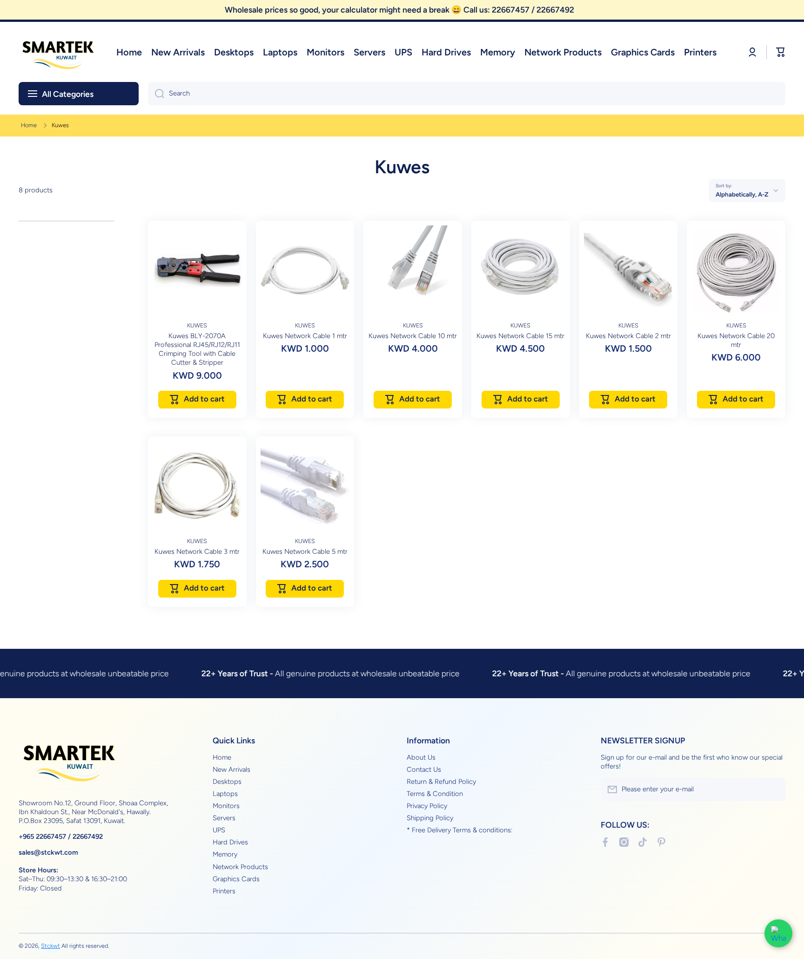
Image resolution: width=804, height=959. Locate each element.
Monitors (226, 806)
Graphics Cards (236, 879)
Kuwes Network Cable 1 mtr (305, 336)
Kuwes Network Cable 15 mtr (520, 336)
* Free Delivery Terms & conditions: (459, 830)
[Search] (156, 93)
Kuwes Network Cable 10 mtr (412, 336)
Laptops (225, 793)
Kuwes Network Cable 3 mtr (197, 551)
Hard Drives (230, 842)
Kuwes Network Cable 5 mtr (305, 551)
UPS (219, 830)
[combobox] (466, 93)
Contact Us (424, 769)
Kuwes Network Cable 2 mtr (628, 336)
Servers (224, 818)
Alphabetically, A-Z (742, 194)
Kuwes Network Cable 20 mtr (736, 340)
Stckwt (50, 945)
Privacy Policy (427, 806)
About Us (421, 757)
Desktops (227, 781)
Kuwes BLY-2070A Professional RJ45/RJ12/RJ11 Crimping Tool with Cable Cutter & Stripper (197, 349)
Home (29, 125)
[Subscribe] (773, 789)
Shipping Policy (430, 818)
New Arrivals (231, 769)
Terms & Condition (435, 793)
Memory (225, 854)
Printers (224, 891)
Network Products (240, 867)
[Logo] (58, 52)
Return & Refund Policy (441, 781)
